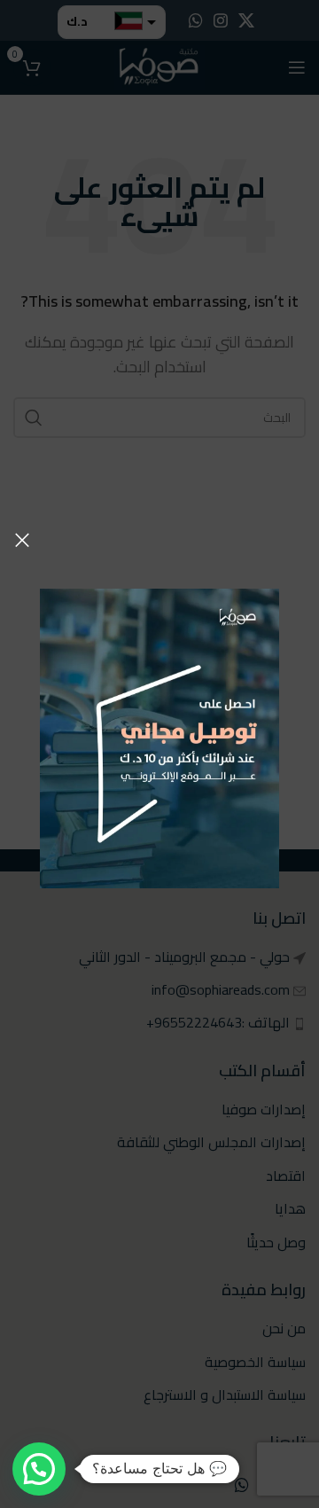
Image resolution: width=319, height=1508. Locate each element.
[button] (39, 1469)
